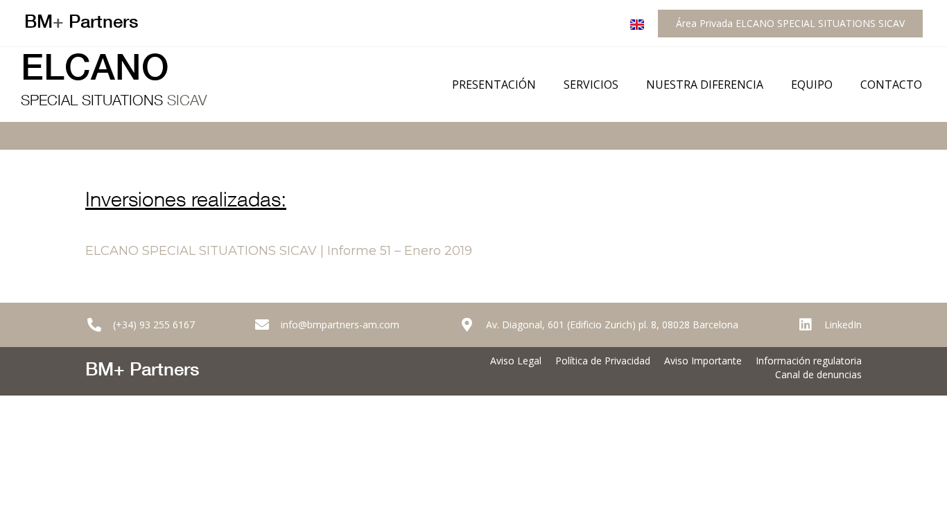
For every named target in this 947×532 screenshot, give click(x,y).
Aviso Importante (703, 360)
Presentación (494, 84)
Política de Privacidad (602, 360)
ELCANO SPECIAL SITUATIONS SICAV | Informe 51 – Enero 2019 (278, 250)
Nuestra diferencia (704, 84)
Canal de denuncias (818, 374)
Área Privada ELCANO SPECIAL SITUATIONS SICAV (790, 23)
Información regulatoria (809, 360)
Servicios (591, 84)
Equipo (812, 84)
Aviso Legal (515, 360)
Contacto (891, 84)
